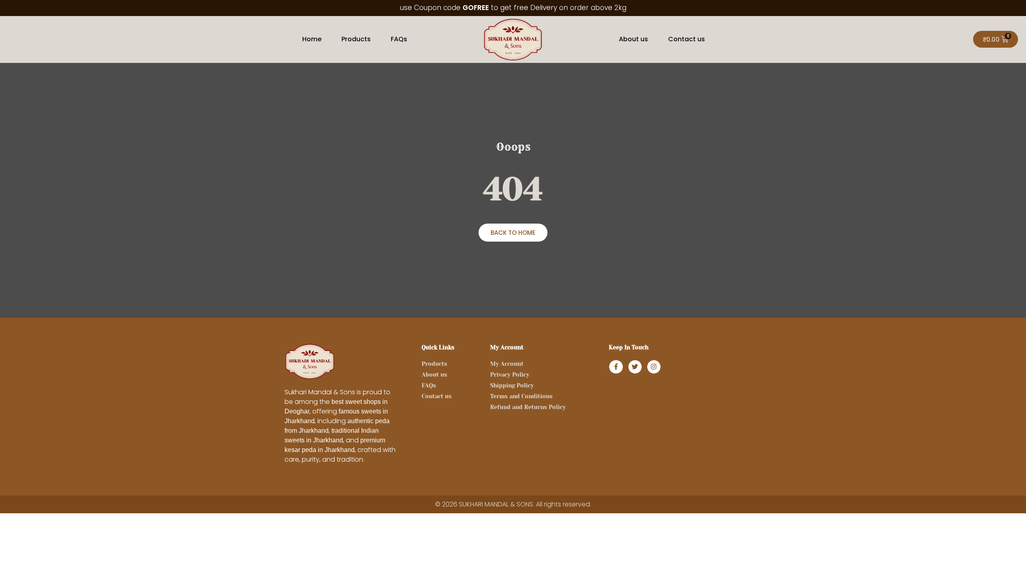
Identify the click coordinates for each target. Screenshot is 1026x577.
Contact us (686, 39)
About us (633, 39)
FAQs (399, 39)
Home (311, 39)
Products (356, 39)
